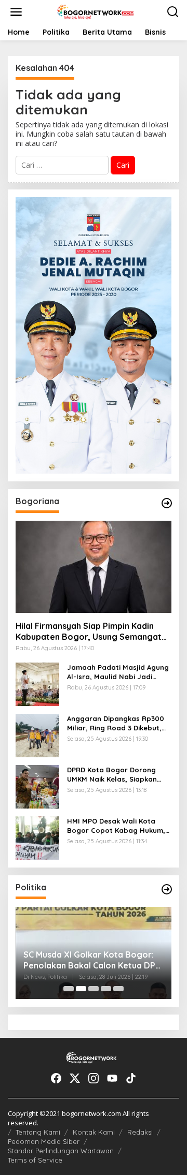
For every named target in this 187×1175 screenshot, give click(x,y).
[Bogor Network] (95, 11)
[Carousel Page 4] (106, 988)
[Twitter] (75, 1078)
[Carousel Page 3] (93, 988)
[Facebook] (56, 1078)
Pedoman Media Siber (43, 1141)
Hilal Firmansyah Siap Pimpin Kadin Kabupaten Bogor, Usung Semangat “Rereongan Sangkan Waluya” (89, 631)
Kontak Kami (94, 1132)
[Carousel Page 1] (68, 988)
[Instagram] (93, 1078)
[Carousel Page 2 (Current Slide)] (81, 988)
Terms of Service (35, 1160)
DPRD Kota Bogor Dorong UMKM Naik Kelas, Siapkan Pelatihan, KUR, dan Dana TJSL (112, 775)
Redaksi (140, 1132)
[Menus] (16, 12)
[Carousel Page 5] (118, 988)
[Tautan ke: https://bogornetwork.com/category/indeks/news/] (167, 889)
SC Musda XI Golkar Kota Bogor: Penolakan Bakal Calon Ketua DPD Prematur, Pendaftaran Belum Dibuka (92, 960)
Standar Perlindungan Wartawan (61, 1151)
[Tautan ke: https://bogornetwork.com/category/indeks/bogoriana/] (167, 503)
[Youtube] (112, 1078)
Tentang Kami (38, 1132)
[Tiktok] (131, 1078)
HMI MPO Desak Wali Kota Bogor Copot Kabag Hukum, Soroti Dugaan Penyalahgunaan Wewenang (116, 826)
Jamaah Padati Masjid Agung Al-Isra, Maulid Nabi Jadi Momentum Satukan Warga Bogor (118, 672)
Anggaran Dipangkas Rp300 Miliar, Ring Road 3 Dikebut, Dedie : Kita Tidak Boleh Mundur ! (115, 723)
